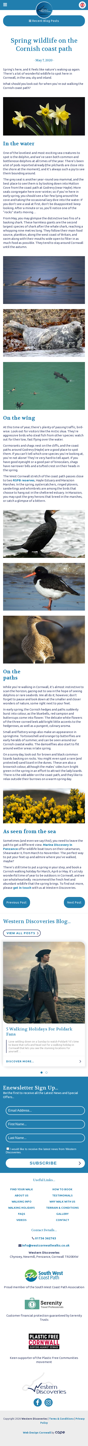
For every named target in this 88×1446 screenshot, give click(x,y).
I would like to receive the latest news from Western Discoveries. (41, 1150)
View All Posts (21, 933)
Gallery (62, 1213)
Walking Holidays (21, 1207)
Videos (21, 1219)
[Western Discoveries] (44, 9)
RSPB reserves (24, 480)
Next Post (74, 902)
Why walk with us (62, 1201)
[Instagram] (48, 1402)
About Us (21, 1195)
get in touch (22, 887)
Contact (62, 1219)
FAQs (21, 1213)
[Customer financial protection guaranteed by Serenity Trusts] (44, 1303)
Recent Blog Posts (45, 20)
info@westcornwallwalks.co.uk (46, 1245)
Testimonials (62, 1195)
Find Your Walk (21, 1189)
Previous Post (17, 902)
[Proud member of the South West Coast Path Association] (44, 1275)
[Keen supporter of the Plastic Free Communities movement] (44, 1341)
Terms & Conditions (61, 1418)
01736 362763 (45, 1238)
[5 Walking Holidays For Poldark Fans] (44, 982)
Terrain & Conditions (62, 1207)
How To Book (62, 1189)
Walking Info (22, 1201)
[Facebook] (38, 1402)
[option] (44, 1004)
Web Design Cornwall (37, 1432)
